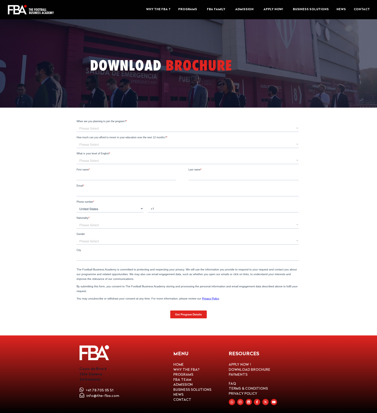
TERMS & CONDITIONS (248, 388)
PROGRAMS (187, 9)
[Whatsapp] (232, 402)
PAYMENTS (238, 374)
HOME (178, 364)
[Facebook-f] (257, 402)
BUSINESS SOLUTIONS (311, 9)
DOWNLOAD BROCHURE (249, 369)
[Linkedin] (249, 402)
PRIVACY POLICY (243, 393)
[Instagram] (240, 402)
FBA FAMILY (216, 9)
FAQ (232, 383)
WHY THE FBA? (186, 369)
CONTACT (362, 9)
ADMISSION (244, 9)
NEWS (341, 9)
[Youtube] (274, 402)
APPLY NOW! (273, 9)
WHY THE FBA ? (158, 9)
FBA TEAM (182, 379)
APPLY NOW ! (240, 364)
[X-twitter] (265, 402)
